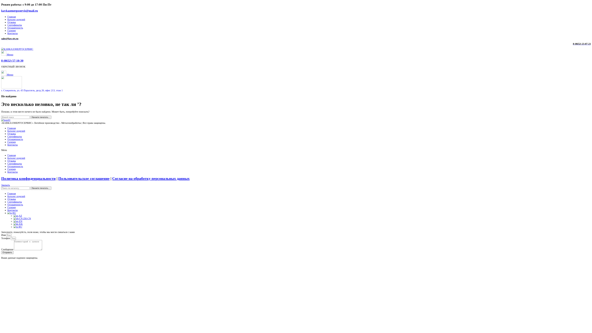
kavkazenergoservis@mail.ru (19, 10)
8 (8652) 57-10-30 (12, 60)
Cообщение (7, 249)
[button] (296, 150)
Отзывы (11, 133)
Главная (11, 128)
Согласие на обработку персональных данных (151, 179)
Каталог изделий (16, 131)
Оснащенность (15, 139)
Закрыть (5, 185)
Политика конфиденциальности (28, 179)
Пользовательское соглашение (84, 179)
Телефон (6, 238)
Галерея (11, 142)
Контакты (12, 145)
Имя (3, 235)
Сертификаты (14, 136)
